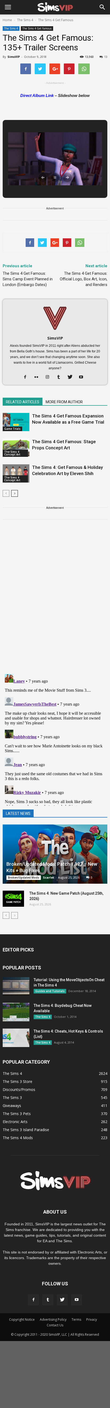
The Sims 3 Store (17, 1081)
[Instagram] (49, 377)
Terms (76, 1319)
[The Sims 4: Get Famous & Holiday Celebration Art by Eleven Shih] (16, 473)
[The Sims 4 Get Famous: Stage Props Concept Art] (16, 448)
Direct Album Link (37, 95)
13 (105, 57)
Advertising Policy (53, 1319)
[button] (102, 7)
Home (7, 20)
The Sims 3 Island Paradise (26, 1129)
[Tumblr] (60, 377)
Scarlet (48, 877)
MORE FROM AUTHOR (64, 402)
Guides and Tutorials (50, 991)
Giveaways (12, 1105)
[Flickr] (38, 377)
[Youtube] (83, 377)
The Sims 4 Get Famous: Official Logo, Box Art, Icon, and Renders (83, 279)
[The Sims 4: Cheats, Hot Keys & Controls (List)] (16, 1038)
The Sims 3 (12, 1097)
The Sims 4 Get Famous (37, 28)
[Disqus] (55, 600)
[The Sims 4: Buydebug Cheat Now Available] (16, 1012)
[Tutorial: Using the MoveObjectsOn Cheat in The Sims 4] (16, 986)
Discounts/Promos (19, 1089)
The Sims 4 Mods (18, 1137)
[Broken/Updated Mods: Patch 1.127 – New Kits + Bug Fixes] (55, 854)
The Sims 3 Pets (17, 1113)
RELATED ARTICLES (22, 402)
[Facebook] (27, 377)
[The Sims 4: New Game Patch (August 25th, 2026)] (13, 899)
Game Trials (12, 429)
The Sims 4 (11, 28)
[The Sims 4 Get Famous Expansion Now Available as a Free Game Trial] (16, 422)
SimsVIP (13, 57)
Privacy (91, 1319)
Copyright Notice (22, 1319)
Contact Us (55, 1325)
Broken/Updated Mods (23, 877)
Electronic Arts (15, 1121)
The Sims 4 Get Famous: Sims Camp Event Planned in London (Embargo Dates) (28, 279)
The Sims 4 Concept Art (12, 453)
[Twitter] (72, 377)
